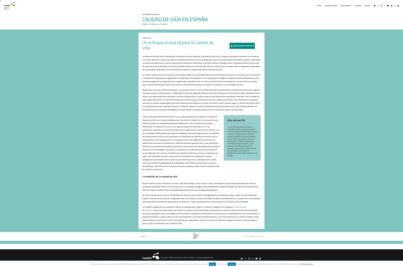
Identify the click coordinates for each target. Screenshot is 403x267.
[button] (375, 5)
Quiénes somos (331, 6)
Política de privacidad (175, 258)
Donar (367, 6)
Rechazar (232, 264)
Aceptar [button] (212, 264)
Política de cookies (188, 258)
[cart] (397, 5)
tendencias (149, 210)
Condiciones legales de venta (204, 258)
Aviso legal (164, 258)
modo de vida (240, 207)
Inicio (319, 6)
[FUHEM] (9, 5)
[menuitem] (319, 5)
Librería (358, 6)
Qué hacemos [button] (346, 6)
